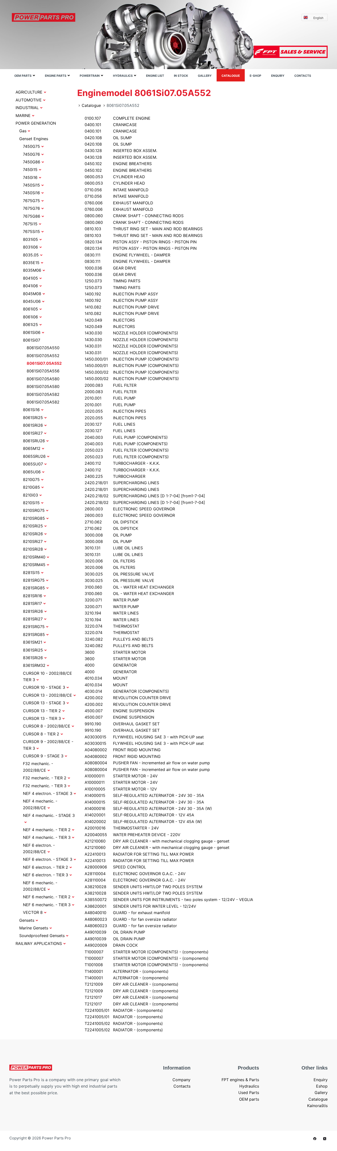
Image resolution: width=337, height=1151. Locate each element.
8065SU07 (33, 463)
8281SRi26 (33, 611)
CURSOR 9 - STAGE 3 (43, 755)
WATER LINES (112, 613)
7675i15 (30, 223)
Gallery (205, 75)
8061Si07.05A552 (43, 355)
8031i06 (30, 247)
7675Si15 (31, 231)
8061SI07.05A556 (43, 370)
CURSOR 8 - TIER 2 (41, 733)
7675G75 (31, 200)
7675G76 (31, 208)
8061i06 (30, 316)
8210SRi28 (33, 549)
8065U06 (32, 471)
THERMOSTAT (112, 626)
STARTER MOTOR (115, 652)
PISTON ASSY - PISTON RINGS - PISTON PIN (141, 241)
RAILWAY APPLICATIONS (39, 943)
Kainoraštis (317, 1105)
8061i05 (30, 309)
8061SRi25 (33, 417)
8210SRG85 (34, 518)
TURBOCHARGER (115, 476)
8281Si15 (31, 572)
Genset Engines (33, 138)
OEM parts (23, 75)
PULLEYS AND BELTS (119, 639)
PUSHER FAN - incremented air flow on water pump (147, 762)
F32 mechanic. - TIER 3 (44, 785)
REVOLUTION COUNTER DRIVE (128, 697)
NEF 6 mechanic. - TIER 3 (47, 904)
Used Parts (248, 1092)
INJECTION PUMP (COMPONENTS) (132, 359)
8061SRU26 (34, 440)
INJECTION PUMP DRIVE (122, 307)
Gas (22, 130)
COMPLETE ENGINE (117, 118)
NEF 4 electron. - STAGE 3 (47, 793)
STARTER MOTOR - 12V (121, 789)
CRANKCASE (111, 124)
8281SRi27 (33, 618)
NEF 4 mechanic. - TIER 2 (47, 829)
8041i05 (30, 278)
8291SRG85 (34, 634)
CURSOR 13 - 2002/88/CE (47, 695)
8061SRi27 (33, 433)
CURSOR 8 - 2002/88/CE (46, 726)
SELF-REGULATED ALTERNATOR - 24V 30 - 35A (144, 795)
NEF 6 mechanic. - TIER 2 (47, 896)
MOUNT (106, 678)
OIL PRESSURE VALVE (119, 574)
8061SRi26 (33, 425)
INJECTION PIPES (115, 411)
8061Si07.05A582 (43, 394)
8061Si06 (31, 332)
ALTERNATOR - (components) (126, 971)
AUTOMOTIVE (29, 99)
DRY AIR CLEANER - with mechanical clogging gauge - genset (157, 841)
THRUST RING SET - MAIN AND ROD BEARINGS (144, 228)
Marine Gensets (33, 927)
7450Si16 (31, 192)
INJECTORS (110, 320)
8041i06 (30, 285)
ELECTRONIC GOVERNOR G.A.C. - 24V (135, 873)
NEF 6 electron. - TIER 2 (45, 867)
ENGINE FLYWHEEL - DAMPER (127, 254)
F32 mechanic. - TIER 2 (44, 777)
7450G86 (31, 161)
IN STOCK (181, 75)
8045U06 (32, 301)
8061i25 (30, 324)
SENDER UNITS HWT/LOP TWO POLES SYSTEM (143, 886)
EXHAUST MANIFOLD (119, 202)
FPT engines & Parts (240, 1079)
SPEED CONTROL (115, 866)
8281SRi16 (32, 595)
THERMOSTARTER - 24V (122, 827)
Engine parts (55, 75)
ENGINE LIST (155, 75)
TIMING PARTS (112, 280)
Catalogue (231, 75)
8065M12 (31, 448)
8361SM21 (32, 642)
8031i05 (30, 239)
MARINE (23, 115)
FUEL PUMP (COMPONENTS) (126, 437)
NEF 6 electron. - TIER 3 (45, 874)
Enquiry (277, 75)
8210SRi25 (33, 525)
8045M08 (32, 293)
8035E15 (31, 262)
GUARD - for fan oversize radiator (131, 919)
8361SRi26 (33, 657)
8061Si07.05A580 (43, 378)
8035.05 (31, 254)
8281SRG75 (34, 580)
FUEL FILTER (110, 385)
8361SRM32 (34, 665)
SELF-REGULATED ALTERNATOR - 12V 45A (139, 814)
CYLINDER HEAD (115, 176)
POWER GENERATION (36, 123)
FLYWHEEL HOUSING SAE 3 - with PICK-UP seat (144, 736)
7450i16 (30, 177)
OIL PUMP (108, 535)
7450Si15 (31, 185)
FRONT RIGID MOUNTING (123, 749)
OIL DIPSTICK (111, 521)
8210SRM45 (34, 564)
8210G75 (31, 479)
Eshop (322, 1086)
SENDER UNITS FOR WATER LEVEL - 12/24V (140, 906)
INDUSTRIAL (27, 107)
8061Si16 (31, 409)
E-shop (255, 75)
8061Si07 (31, 340)
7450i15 (30, 169)
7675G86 (31, 216)
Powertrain (90, 75)
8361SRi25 (33, 650)
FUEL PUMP (110, 398)
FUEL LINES (110, 424)
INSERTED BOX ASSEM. (121, 150)
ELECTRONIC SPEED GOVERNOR (130, 508)
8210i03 (30, 495)
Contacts (302, 75)
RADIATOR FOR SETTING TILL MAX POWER (139, 854)
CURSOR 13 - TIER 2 (42, 710)
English (318, 18)
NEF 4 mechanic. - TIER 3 (47, 837)
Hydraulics (123, 75)
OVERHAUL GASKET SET (122, 723)
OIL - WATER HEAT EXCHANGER (129, 587)
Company (181, 1079)
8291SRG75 (34, 626)
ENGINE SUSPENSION (119, 710)
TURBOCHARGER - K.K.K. (122, 463)
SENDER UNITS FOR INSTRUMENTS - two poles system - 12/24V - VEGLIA (169, 899)
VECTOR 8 (33, 912)
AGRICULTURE (29, 92)
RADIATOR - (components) (124, 1010)
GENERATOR (111, 665)
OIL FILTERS (110, 560)
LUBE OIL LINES (114, 547)
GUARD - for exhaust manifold (127, 912)
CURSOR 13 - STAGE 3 (44, 702)
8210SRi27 (33, 541)
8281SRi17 (32, 603)
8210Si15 (31, 502)
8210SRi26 (33, 533)
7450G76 (31, 154)
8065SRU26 (34, 456)
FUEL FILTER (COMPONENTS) (127, 450)
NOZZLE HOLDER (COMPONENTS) (131, 332)
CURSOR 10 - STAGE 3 (44, 687)
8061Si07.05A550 (43, 347)
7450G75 (31, 146)
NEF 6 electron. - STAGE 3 (47, 859)
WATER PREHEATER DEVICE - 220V (132, 834)
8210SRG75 (34, 510)
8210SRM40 (34, 557)
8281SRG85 (34, 587)
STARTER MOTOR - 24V (121, 775)
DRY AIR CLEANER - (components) (131, 984)
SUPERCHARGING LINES (122, 482)
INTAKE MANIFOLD (117, 189)
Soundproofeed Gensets (42, 935)
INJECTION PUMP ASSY (121, 293)
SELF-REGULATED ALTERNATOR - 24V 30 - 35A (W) (148, 808)
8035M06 (32, 270)
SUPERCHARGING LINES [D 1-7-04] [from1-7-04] (145, 495)
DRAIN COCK (111, 945)
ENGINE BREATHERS (118, 163)
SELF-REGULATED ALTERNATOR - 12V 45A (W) (143, 821)
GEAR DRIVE (110, 268)
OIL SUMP (108, 137)
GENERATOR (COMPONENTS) (127, 691)
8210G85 (31, 487)
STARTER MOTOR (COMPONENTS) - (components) (146, 951)
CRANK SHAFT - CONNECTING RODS (134, 215)
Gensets (26, 920)
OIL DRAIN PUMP (115, 932)
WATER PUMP (112, 599)
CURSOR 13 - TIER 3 (42, 718)
